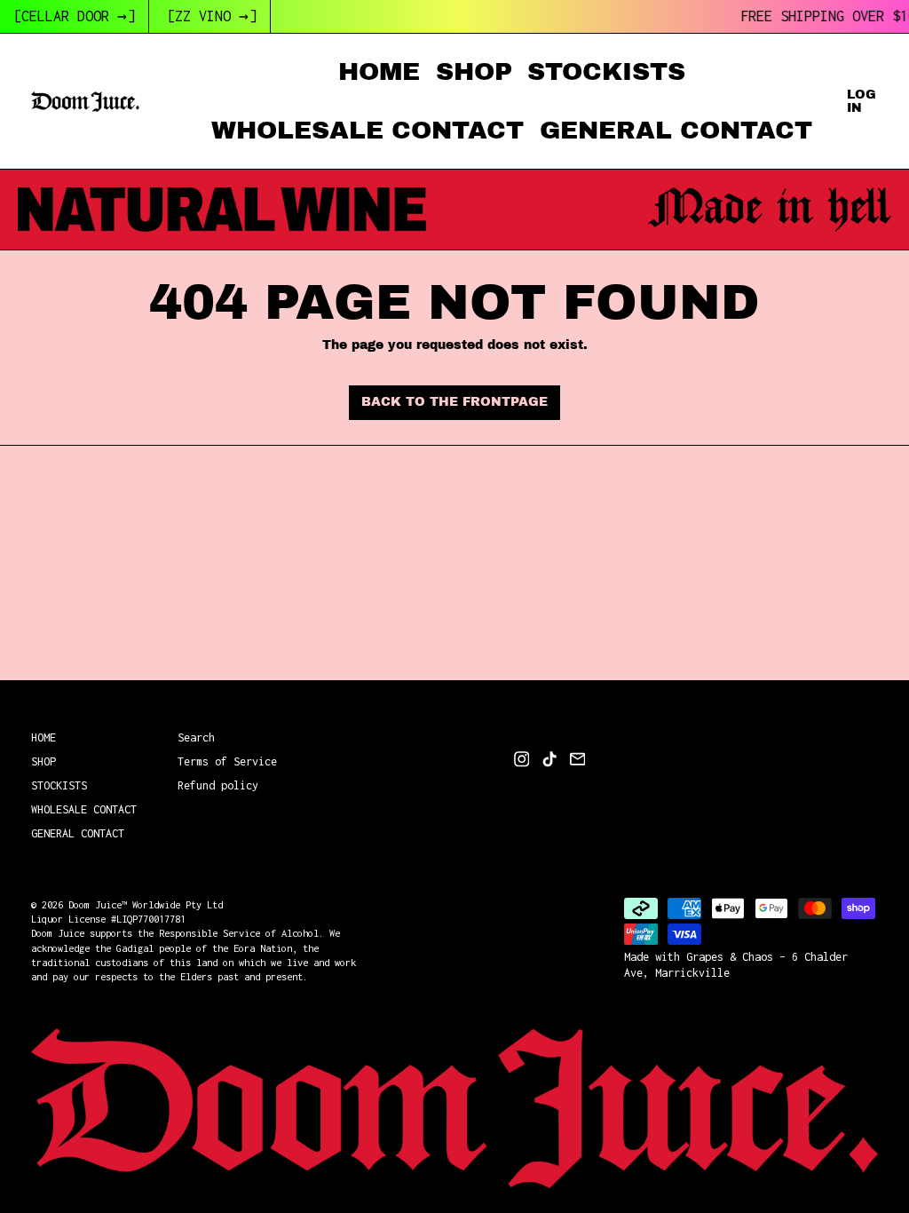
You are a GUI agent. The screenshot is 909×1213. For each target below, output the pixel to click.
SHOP (474, 71)
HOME (379, 71)
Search (196, 737)
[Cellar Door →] (74, 16)
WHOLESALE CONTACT (367, 130)
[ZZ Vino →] (212, 16)
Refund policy (218, 785)
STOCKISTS (606, 71)
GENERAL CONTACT (676, 130)
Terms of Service (227, 761)
